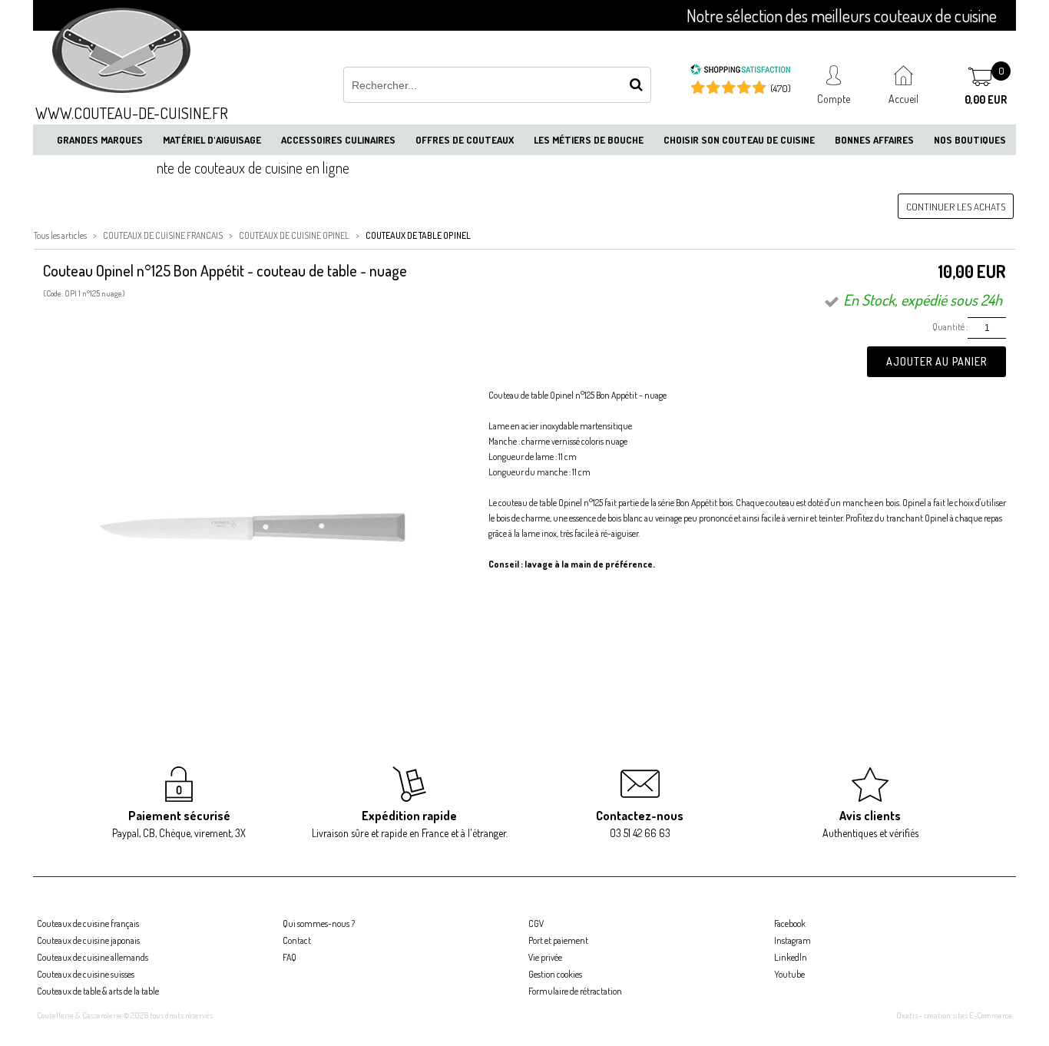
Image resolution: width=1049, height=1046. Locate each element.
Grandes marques (100, 140)
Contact (297, 940)
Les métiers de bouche (589, 140)
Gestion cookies (555, 974)
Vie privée (545, 957)
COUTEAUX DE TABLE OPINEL (418, 235)
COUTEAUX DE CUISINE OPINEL (294, 235)
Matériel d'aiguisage (212, 140)
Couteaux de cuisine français (88, 923)
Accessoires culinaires (338, 140)
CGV (536, 923)
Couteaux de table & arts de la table (98, 991)
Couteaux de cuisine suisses (85, 974)
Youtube (789, 974)
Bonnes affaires (874, 140)
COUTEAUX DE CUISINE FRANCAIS (163, 235)
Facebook (790, 923)
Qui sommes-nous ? (319, 923)
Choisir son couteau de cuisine (739, 140)
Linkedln (790, 957)
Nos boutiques (970, 140)
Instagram (792, 940)
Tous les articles (60, 235)
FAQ (289, 957)
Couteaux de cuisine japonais (88, 940)
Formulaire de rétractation (575, 991)
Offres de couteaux (464, 140)
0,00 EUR (986, 99)
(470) (780, 88)
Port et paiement (558, 940)
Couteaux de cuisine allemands (92, 957)
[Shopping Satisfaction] (740, 71)
